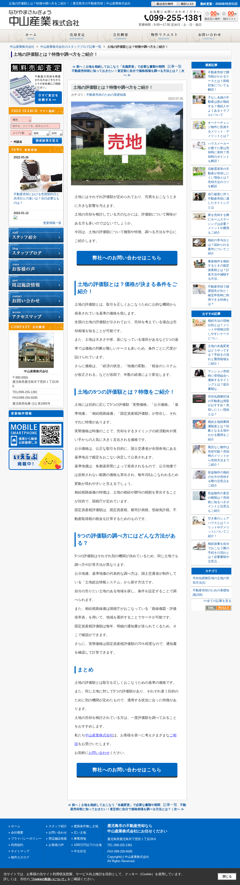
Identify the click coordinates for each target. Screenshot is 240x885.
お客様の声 (56, 845)
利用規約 (17, 845)
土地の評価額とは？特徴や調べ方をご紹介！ (113, 87)
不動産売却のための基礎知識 (106, 94)
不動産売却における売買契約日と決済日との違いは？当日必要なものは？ (36, 198)
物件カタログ (20, 857)
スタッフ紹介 (58, 826)
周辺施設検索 (58, 838)
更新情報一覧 (52, 223)
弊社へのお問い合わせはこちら (127, 257)
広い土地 (80, 832)
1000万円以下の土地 (88, 845)
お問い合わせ (99, 753)
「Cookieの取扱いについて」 (48, 879)
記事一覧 (175, 66)
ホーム (15, 826)
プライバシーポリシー (26, 838)
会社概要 (17, 832)
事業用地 (80, 838)
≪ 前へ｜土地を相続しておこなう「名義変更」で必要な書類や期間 (118, 66)
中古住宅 (80, 851)
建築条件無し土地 (86, 826)
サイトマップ (20, 851)
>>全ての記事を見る (217, 601)
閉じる (227, 876)
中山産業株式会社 (99, 735)
